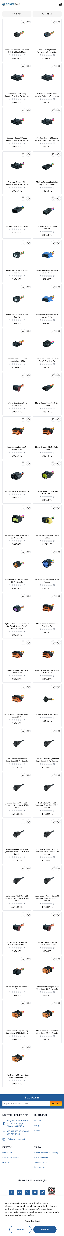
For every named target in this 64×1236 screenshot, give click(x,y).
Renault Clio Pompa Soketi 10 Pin (17, 671)
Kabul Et (45, 1229)
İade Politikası (40, 1167)
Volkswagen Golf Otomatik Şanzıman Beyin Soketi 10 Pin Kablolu (17, 898)
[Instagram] (19, 1192)
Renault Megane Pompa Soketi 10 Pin (16, 715)
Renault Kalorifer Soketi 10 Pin (47, 271)
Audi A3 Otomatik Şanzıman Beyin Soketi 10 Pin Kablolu (47, 760)
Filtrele (49, 13)
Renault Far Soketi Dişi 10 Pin (47, 404)
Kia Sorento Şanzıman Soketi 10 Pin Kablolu (17, 50)
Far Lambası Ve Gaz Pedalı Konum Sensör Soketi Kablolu (17, 626)
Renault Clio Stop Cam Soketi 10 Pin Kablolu (17, 1076)
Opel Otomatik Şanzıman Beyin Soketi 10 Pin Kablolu (17, 760)
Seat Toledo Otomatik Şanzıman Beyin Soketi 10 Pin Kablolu (47, 805)
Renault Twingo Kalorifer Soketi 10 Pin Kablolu (17, 95)
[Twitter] (27, 1192)
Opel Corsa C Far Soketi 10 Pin (17, 404)
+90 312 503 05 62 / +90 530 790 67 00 (18, 1133)
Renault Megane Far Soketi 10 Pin (47, 625)
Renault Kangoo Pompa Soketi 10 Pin (47, 671)
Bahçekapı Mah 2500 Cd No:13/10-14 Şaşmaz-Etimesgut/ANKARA (17, 1123)
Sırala (18, 13)
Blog (36, 1125)
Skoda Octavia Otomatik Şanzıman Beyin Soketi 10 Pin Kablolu (17, 805)
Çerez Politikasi (41, 1157)
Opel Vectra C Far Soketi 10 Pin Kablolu (17, 943)
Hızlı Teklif (6, 1162)
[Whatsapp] (42, 1192)
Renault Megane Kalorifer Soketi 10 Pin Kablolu (47, 139)
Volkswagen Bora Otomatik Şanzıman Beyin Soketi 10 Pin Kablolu (47, 851)
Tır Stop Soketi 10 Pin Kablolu (47, 714)
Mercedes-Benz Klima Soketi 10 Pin (17, 360)
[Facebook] (11, 1192)
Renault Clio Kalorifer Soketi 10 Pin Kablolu (17, 183)
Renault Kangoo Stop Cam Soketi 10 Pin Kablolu (47, 987)
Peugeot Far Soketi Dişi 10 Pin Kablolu (47, 183)
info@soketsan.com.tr (16, 1139)
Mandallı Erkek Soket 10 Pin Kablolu (17, 536)
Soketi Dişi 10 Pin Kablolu (17, 226)
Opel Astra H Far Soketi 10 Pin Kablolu (47, 943)
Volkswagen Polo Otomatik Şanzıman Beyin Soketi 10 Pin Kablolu (17, 851)
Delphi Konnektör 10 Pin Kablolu (47, 50)
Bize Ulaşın (7, 1153)
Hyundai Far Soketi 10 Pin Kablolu (17, 580)
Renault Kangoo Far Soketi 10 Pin (17, 448)
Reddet (20, 1229)
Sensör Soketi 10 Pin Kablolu (17, 271)
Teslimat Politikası (42, 1162)
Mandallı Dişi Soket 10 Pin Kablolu (47, 492)
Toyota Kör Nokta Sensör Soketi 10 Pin (47, 360)
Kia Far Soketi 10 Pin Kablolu (47, 580)
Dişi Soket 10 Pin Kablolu (47, 227)
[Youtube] (35, 1192)
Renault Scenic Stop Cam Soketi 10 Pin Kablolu (47, 1032)
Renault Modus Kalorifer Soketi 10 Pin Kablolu (17, 139)
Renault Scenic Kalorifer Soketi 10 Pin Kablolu (47, 95)
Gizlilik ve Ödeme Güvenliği (46, 1153)
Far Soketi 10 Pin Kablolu (17, 491)
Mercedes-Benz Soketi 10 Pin (47, 536)
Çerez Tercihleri (32, 1221)
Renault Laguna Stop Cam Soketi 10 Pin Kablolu (17, 1032)
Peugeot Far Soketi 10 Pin (17, 987)
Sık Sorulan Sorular (10, 1157)
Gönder (55, 1103)
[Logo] (11, 4)
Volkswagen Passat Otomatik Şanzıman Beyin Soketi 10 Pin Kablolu (47, 898)
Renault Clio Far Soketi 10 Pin (47, 448)
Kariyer (37, 1130)
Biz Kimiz (38, 1120)
